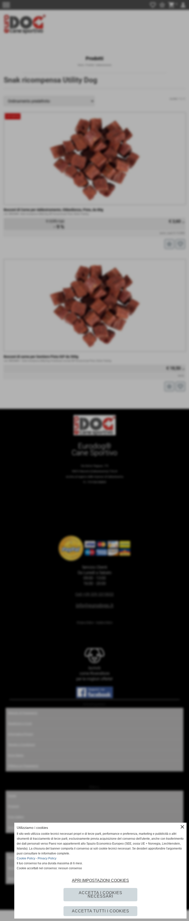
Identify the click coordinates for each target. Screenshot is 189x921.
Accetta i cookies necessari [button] (100, 894)
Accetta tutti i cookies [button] (100, 911)
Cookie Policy (26, 858)
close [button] (182, 827)
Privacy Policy (47, 858)
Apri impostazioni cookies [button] (100, 880)
